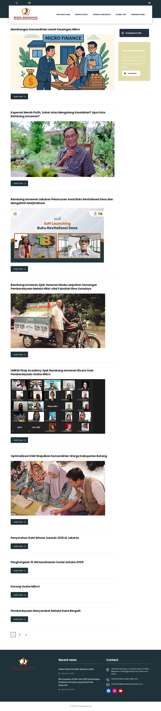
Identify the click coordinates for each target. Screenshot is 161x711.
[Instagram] (114, 691)
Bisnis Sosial (81, 14)
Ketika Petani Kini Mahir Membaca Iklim (76, 669)
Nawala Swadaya (102, 14)
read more (18, 96)
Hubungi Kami (138, 14)
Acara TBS (121, 14)
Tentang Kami (63, 14)
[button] (134, 33)
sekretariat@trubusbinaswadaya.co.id (127, 684)
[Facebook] (108, 691)
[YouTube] (120, 691)
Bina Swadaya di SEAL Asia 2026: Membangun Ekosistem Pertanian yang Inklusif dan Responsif (79, 682)
